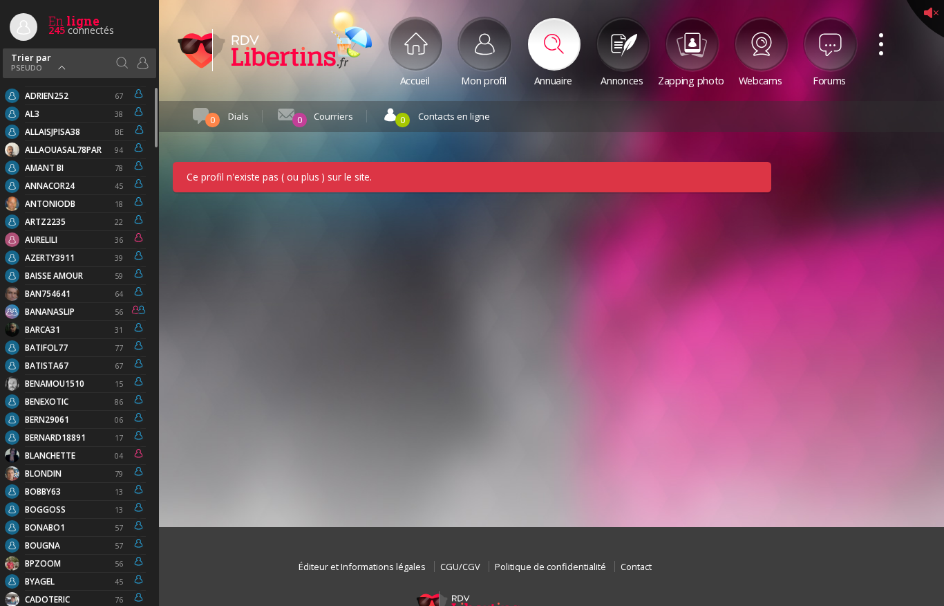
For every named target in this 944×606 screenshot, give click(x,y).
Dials (229, 118)
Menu (876, 29)
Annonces (622, 79)
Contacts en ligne (445, 118)
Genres (142, 63)
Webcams (760, 79)
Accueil (415, 79)
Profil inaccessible (262, 49)
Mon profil (483, 79)
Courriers (325, 118)
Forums (829, 79)
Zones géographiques (121, 63)
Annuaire (553, 79)
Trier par (31, 61)
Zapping (691, 79)
